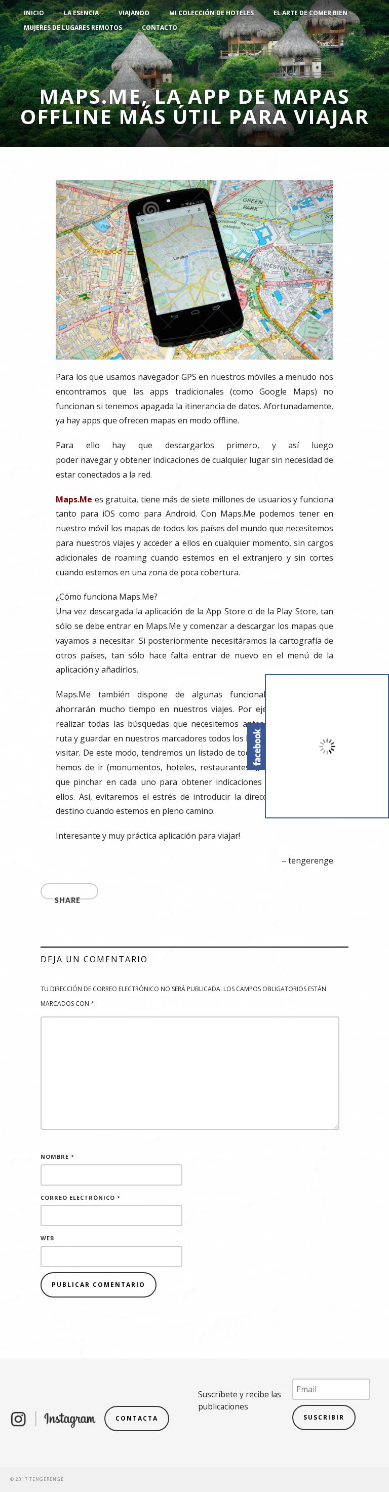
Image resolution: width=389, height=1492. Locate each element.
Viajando (134, 13)
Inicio (34, 13)
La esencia (81, 13)
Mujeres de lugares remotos (73, 27)
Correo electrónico (81, 1197)
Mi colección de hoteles (211, 13)
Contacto (159, 27)
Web (47, 1238)
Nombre (57, 1156)
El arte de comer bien (310, 13)
